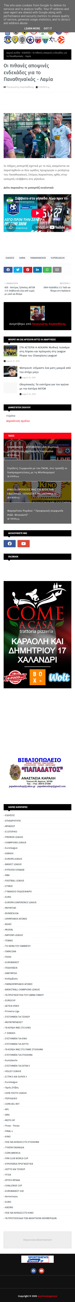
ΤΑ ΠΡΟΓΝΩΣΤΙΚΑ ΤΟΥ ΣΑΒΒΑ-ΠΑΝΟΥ (24, 995)
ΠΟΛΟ (8, 956)
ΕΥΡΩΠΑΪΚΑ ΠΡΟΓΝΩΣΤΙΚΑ (19, 1163)
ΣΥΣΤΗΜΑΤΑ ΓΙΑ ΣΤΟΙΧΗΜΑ (18, 1055)
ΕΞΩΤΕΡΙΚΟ (11, 831)
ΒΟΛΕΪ (8, 924)
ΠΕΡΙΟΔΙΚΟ (11, 1098)
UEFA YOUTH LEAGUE (16, 1093)
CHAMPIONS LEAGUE (15, 842)
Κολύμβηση (11, 978)
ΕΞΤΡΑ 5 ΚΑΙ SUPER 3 (16, 1076)
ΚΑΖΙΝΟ (9, 1207)
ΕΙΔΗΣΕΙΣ (26, 53)
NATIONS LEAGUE (14, 935)
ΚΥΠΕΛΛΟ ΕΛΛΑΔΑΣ (15, 869)
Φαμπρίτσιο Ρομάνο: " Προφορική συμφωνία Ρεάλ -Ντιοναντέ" (35, 513)
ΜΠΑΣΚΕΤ (10, 826)
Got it (48, 28)
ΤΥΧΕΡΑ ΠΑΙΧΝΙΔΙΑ (14, 1147)
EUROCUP (10, 1000)
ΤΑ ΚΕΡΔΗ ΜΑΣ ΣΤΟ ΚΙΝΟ (18, 1027)
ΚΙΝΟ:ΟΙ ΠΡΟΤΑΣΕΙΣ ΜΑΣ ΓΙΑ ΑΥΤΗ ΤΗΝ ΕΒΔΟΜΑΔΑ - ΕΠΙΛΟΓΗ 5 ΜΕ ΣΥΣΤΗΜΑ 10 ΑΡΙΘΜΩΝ (31, 492)
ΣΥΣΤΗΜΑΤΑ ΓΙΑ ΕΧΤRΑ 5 (17, 1065)
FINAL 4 (9, 1131)
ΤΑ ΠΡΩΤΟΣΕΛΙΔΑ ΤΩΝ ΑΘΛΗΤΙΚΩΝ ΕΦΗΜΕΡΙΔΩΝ (31, 1218)
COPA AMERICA (12, 1153)
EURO (8, 897)
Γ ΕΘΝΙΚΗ (10, 1033)
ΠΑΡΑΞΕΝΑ (10, 951)
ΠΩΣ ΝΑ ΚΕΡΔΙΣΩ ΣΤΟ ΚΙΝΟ (19, 1212)
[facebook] (10, 543)
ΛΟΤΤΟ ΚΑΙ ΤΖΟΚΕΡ (15, 1169)
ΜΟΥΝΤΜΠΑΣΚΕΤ (14, 1022)
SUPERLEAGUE (58, 258)
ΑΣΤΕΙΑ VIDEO (12, 1005)
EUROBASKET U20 (14, 1191)
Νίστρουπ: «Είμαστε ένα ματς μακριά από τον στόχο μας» (45, 370)
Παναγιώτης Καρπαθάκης (20, 87)
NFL (7, 1109)
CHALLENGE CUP (13, 1185)
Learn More (32, 28)
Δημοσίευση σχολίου (18, 421)
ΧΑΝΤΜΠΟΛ (11, 973)
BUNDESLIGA (11, 913)
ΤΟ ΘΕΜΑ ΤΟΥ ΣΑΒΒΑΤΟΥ (18, 946)
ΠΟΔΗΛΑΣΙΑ (11, 967)
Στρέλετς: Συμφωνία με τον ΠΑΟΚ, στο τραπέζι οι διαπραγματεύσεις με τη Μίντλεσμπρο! (37, 470)
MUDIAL (9, 929)
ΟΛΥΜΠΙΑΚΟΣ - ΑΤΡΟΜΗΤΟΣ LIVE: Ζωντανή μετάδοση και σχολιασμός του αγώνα (33, 449)
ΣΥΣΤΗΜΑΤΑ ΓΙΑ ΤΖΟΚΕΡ (17, 1016)
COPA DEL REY (12, 1104)
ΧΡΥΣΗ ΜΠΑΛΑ (12, 1180)
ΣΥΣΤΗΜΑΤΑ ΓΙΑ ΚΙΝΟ (16, 1038)
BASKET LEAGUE (13, 864)
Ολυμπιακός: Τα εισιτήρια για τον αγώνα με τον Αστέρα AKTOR (44, 386)
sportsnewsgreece (47, 1296)
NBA (7, 875)
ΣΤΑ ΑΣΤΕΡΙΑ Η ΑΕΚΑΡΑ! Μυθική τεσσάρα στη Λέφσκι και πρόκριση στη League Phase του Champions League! (44, 351)
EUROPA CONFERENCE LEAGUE (21, 902)
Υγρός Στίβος (12, 1087)
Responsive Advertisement (37, 1239)
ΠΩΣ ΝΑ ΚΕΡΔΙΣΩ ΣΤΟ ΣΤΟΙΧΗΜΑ (22, 1142)
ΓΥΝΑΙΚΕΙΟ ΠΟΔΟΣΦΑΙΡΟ (18, 891)
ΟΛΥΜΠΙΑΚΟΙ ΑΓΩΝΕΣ (16, 918)
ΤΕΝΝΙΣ (9, 940)
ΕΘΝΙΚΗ (9, 853)
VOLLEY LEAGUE (13, 1071)
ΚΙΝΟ (8, 1136)
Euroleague (11, 848)
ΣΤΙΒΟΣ (9, 886)
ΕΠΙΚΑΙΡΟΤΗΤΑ (13, 820)
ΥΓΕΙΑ (8, 1174)
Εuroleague (11, 1082)
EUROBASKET (12, 962)
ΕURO (8, 1202)
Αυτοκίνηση (11, 1196)
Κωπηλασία (11, 1060)
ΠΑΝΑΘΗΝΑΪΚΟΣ (38, 258)
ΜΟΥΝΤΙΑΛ (10, 907)
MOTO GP (10, 1120)
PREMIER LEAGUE (14, 837)
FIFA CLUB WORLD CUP (16, 1158)
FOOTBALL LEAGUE (14, 880)
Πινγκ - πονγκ (12, 1125)
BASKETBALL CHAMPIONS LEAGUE (22, 989)
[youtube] (23, 543)
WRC (7, 1114)
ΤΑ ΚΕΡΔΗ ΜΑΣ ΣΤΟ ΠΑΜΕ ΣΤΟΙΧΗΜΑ (24, 1049)
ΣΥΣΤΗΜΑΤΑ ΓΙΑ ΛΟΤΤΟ (17, 1044)
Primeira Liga (12, 1011)
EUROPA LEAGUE (13, 858)
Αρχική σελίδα (13, 53)
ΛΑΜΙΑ (22, 258)
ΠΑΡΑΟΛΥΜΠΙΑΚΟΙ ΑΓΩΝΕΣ (19, 984)
